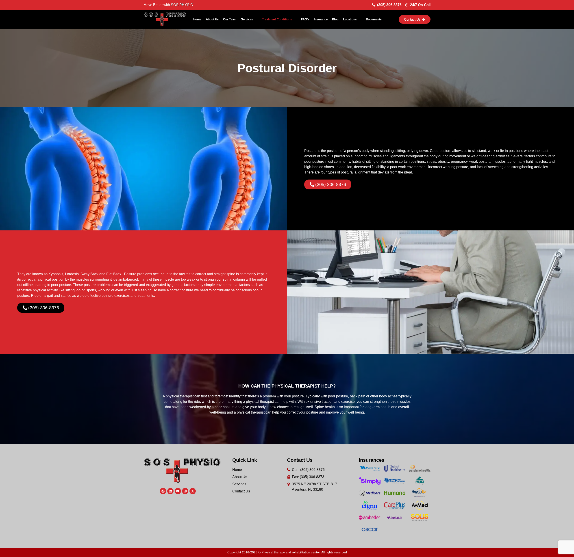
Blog (335, 19)
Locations (350, 19)
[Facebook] (163, 491)
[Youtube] (178, 491)
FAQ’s (305, 19)
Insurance (321, 19)
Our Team (230, 19)
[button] (249, 19)
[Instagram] (185, 491)
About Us (212, 19)
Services (247, 19)
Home (197, 19)
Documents (374, 19)
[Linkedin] (170, 491)
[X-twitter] (192, 491)
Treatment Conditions (277, 19)
